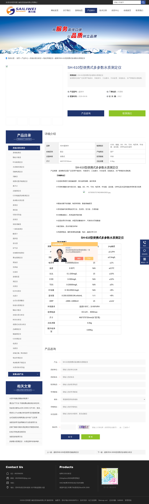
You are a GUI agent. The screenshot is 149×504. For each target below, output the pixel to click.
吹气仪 (15, 248)
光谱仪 (15, 286)
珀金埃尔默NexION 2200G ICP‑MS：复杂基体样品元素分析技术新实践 (25, 408)
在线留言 (127, 10)
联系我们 (139, 10)
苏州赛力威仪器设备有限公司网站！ (25, 2)
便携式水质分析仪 (19, 324)
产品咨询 (86, 113)
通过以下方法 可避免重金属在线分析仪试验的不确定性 (25, 403)
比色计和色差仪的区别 (17, 432)
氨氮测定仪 (17, 334)
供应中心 (115, 10)
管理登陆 (128, 500)
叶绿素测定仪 (18, 162)
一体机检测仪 (18, 229)
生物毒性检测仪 (18, 253)
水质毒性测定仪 (18, 167)
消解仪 (15, 176)
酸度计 (15, 234)
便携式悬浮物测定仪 (20, 181)
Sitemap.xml (102, 500)
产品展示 (91, 10)
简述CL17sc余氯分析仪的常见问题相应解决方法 (25, 413)
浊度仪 (15, 348)
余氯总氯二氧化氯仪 (20, 353)
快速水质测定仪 (18, 305)
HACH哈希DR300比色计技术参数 (71, 483)
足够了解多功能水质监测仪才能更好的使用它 (25, 427)
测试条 (15, 210)
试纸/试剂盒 (17, 215)
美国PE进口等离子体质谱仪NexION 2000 (74, 487)
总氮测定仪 (17, 191)
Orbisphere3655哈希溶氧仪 (69, 478)
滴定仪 (15, 281)
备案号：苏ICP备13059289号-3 (66, 500)
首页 (18, 58)
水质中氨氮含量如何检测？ (19, 398)
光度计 (15, 296)
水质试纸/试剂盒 (19, 367)
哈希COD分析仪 (65, 473)
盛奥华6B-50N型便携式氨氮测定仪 (66, 452)
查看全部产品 (18, 374)
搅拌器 (15, 238)
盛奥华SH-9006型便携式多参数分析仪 (118, 452)
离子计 (15, 186)
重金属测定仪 (18, 258)
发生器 (15, 243)
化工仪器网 (92, 500)
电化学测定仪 (48, 58)
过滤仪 (15, 272)
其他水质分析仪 (35, 58)
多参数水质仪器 (18, 200)
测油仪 (15, 262)
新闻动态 (79, 10)
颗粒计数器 (17, 157)
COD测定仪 (17, 339)
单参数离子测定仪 (19, 363)
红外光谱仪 (17, 291)
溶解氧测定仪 (18, 172)
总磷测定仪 (17, 329)
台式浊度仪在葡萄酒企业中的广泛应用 (23, 417)
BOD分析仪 (17, 320)
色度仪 (15, 343)
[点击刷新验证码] (84, 427)
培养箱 (15, 267)
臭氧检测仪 (17, 153)
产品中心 (25, 58)
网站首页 (54, 10)
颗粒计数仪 (17, 310)
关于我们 (67, 10)
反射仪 (15, 219)
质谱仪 (15, 205)
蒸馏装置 (16, 277)
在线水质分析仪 (18, 315)
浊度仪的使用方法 (15, 437)
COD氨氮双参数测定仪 (21, 195)
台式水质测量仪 (18, 300)
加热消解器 (17, 224)
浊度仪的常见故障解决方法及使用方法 (23, 422)
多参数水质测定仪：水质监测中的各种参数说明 (25, 441)
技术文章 (103, 10)
